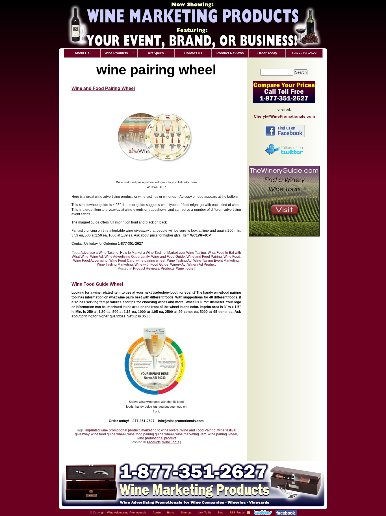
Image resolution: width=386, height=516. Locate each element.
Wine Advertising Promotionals (126, 512)
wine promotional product (156, 438)
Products (167, 268)
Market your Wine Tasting (186, 253)
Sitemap (186, 512)
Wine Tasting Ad (179, 261)
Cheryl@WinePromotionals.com (284, 116)
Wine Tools (184, 268)
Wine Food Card (122, 261)
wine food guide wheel (108, 434)
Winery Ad (178, 264)
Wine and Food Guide (168, 257)
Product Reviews (146, 268)
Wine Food (232, 257)
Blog (221, 512)
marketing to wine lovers (160, 430)
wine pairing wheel (150, 261)
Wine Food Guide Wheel (97, 284)
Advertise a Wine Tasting (99, 253)
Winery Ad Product (201, 264)
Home (171, 512)
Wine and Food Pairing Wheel (103, 88)
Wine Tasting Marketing (115, 264)
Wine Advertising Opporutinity (127, 257)
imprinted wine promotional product (112, 430)
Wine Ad (96, 257)
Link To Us (204, 512)
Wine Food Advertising (90, 261)
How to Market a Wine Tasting (143, 253)
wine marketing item (190, 434)
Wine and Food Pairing (204, 257)
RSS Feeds (237, 512)
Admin (157, 512)
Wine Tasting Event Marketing (216, 261)
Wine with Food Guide (151, 264)
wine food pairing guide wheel (150, 434)
